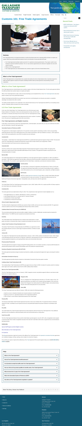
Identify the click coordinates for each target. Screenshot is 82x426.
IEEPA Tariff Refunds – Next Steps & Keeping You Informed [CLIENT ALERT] (71, 26)
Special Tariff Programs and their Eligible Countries (13, 326)
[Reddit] (47, 389)
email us (4, 341)
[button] (65, 14)
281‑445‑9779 (48, 415)
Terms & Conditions (7, 405)
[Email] (57, 389)
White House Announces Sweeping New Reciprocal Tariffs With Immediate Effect (71, 37)
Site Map (4, 408)
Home (4, 397)
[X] (44, 389)
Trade (28, 339)
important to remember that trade (47, 335)
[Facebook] (42, 389)
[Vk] (55, 389)
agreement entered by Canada (34, 175)
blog (5, 335)
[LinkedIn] (49, 389)
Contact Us (5, 402)
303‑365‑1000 (55, 339)
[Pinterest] (53, 389)
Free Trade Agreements (49, 93)
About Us (4, 399)
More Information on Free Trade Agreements (11, 329)
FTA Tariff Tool (5, 332)
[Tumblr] (51, 389)
